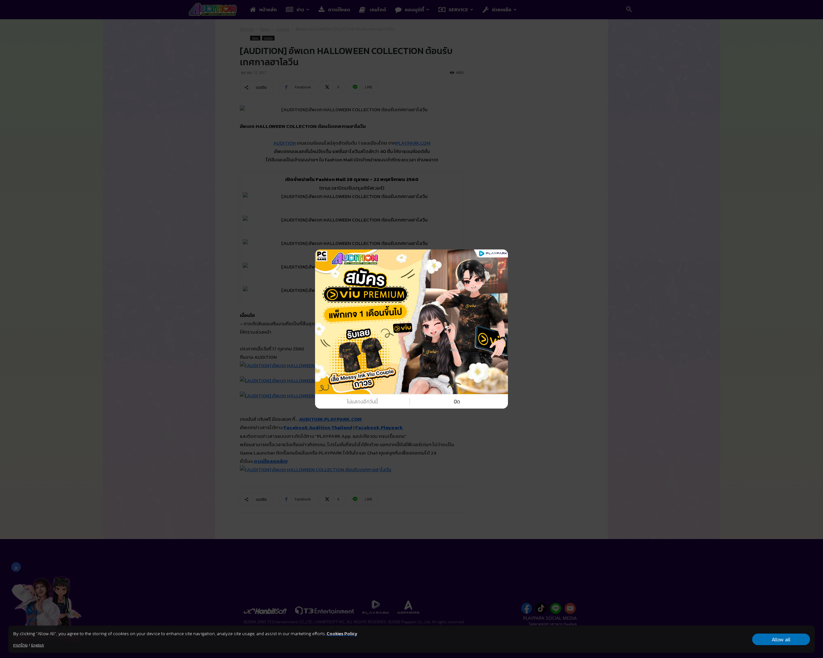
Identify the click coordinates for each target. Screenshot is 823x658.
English (37, 645)
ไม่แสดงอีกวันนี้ (362, 401)
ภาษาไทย (20, 645)
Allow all (781, 639)
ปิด (457, 401)
